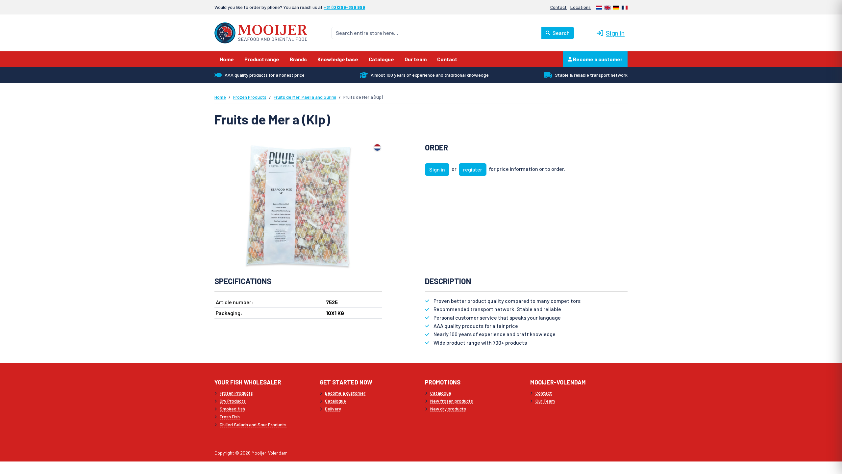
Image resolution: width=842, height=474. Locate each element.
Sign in (615, 33)
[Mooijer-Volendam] (260, 32)
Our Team (545, 401)
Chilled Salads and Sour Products (253, 424)
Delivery (333, 408)
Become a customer (597, 59)
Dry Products (233, 401)
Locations (580, 7)
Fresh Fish (230, 416)
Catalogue (335, 401)
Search (561, 33)
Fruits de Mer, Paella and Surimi (305, 97)
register (472, 169)
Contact (558, 7)
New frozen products (451, 401)
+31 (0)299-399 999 (344, 7)
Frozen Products (249, 97)
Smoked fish (232, 408)
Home (220, 97)
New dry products (448, 408)
